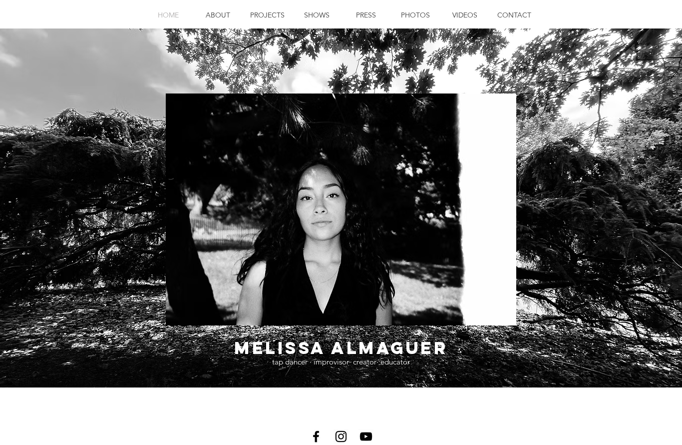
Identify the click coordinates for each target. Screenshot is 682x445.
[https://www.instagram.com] (341, 436)
